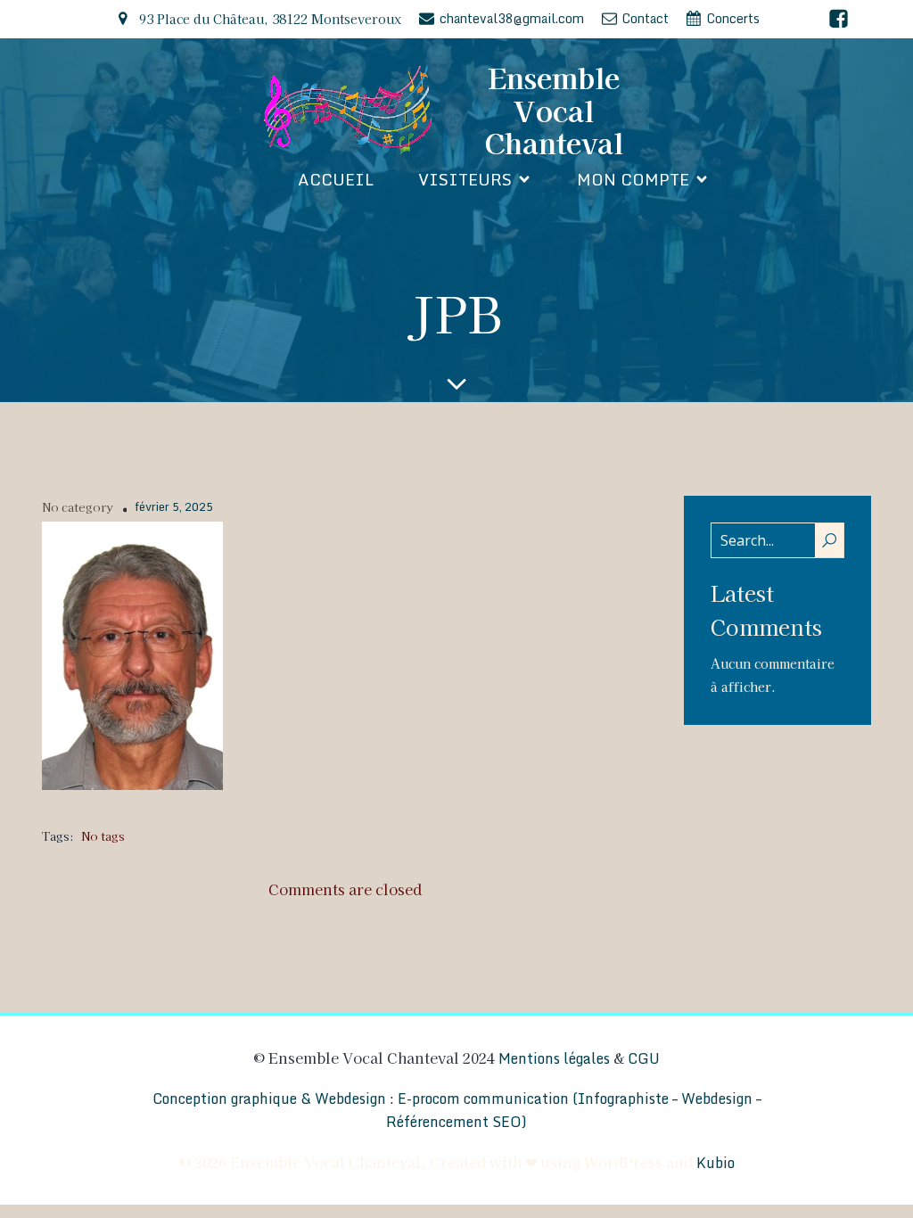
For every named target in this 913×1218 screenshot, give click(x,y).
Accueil (336, 179)
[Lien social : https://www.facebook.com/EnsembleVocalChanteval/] (838, 19)
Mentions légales (554, 1058)
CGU (644, 1058)
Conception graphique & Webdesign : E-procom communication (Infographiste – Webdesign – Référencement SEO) (456, 1110)
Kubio (715, 1162)
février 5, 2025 (174, 507)
